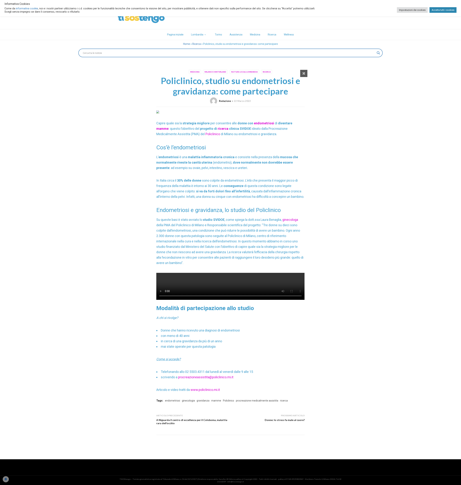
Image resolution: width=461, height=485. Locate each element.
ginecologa (290, 220)
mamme (162, 128)
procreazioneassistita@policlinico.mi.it (205, 377)
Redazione (225, 101)
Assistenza (236, 34)
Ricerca (272, 34)
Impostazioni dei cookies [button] (412, 10)
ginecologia (188, 400)
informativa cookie (27, 8)
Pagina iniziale (175, 34)
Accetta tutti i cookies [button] (443, 10)
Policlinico (213, 134)
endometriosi (264, 123)
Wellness (289, 34)
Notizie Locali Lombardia (244, 72)
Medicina (255, 34)
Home (186, 43)
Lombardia (197, 34)
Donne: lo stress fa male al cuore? (285, 419)
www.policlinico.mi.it (205, 390)
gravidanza (203, 400)
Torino (218, 34)
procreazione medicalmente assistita (257, 400)
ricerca (223, 128)
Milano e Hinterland (215, 72)
